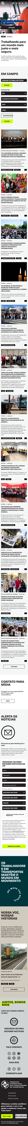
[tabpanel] (14, 17)
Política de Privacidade (8, 839)
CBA (3, 391)
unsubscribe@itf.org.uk (17, 831)
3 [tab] (15, 31)
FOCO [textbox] (3, 104)
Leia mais (12, 27)
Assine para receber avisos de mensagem (15, 815)
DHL (3, 479)
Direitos (19, 438)
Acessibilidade (12, 1093)
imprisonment (6, 613)
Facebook (14, 1053)
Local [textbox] (4, 110)
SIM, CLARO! (7, 1116)
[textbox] (14, 808)
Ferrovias (4, 983)
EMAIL (8, 701)
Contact (14, 1041)
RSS (18, 1058)
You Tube (18, 1053)
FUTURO (19, 258)
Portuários (14, 215)
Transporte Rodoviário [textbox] (10, 99)
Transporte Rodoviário (8, 258)
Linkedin (9, 1058)
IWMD (3, 301)
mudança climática (7, 169)
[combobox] (14, 93)
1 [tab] (12, 31)
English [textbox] (5, 803)
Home (3, 36)
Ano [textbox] (3, 93)
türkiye (8, 479)
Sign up (14, 1022)
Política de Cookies (13, 1098)
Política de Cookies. (13, 1123)
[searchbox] (13, 792)
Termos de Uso (12, 1096)
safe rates (5, 661)
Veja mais (14, 666)
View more (14, 989)
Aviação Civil (5, 215)
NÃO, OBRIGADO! (21, 1116)
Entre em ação (22, 3)
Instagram (14, 1058)
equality (17, 169)
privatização (5, 569)
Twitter (9, 1053)
